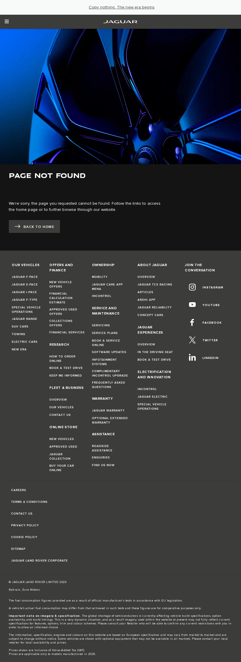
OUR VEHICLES (61, 407)
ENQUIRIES (101, 457)
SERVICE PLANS (105, 333)
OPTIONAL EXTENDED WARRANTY (110, 420)
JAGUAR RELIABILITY (155, 307)
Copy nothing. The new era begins (122, 7)
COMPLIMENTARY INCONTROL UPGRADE (110, 373)
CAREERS (18, 490)
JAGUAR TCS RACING (155, 284)
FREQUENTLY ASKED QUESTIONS (108, 385)
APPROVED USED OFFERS (63, 312)
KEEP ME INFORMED (65, 375)
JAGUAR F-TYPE (25, 300)
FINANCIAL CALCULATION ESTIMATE (61, 298)
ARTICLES (145, 292)
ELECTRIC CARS (25, 342)
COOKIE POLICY (24, 537)
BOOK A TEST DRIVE (66, 368)
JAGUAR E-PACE (25, 284)
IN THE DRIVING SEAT (155, 352)
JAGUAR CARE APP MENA (107, 287)
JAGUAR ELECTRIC (153, 397)
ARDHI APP (146, 300)
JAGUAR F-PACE (25, 277)
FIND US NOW (103, 465)
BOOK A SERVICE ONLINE (106, 343)
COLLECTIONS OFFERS (61, 323)
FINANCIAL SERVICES (67, 332)
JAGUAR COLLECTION (60, 457)
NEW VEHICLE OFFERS (60, 284)
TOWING (18, 334)
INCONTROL (101, 296)
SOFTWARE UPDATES (109, 352)
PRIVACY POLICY (25, 525)
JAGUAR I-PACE (24, 292)
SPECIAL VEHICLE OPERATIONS (26, 310)
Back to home (39, 227)
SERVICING (101, 325)
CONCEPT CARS (150, 315)
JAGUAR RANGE (24, 319)
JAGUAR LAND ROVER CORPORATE (39, 560)
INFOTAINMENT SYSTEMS (104, 362)
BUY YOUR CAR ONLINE (61, 468)
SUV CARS (20, 326)
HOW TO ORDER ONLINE (62, 359)
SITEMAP (18, 549)
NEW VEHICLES (61, 439)
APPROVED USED (63, 446)
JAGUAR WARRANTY (108, 410)
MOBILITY (100, 277)
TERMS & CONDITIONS (29, 502)
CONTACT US (60, 415)
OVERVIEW (58, 399)
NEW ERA (19, 349)
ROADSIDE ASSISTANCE (102, 448)
